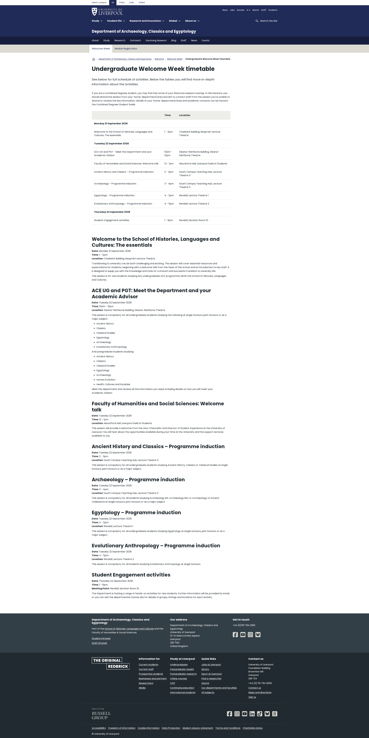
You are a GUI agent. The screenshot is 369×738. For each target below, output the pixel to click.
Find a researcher (211, 678)
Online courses (178, 678)
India (131, 2)
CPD (172, 683)
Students (273, 10)
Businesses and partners (153, 678)
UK (113, 2)
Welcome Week (101, 48)
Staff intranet (99, 643)
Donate (240, 10)
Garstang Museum (156, 40)
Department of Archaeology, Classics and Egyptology (144, 31)
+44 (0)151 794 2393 (244, 625)
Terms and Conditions (227, 728)
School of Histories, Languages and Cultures (129, 628)
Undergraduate (179, 664)
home (94, 59)
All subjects (207, 692)
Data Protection (171, 728)
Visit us (252, 697)
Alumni (255, 10)
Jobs (232, 10)
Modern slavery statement (198, 728)
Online (142, 2)
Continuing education (182, 687)
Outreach (135, 40)
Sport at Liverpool (211, 674)
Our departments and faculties (219, 687)
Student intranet (101, 638)
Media (142, 687)
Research (119, 40)
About (95, 40)
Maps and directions (259, 692)
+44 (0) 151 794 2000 (260, 683)
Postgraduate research (183, 674)
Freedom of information (121, 728)
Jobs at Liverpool (211, 664)
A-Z (248, 10)
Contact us (254, 687)
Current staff (146, 669)
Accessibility (99, 728)
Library (205, 669)
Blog (173, 40)
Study (106, 40)
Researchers (146, 683)
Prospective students (151, 674)
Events (205, 40)
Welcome (159, 59)
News (225, 10)
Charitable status (253, 728)
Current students (148, 664)
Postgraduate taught (182, 669)
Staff (263, 10)
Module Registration (126, 48)
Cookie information (148, 728)
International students (182, 692)
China (122, 2)
